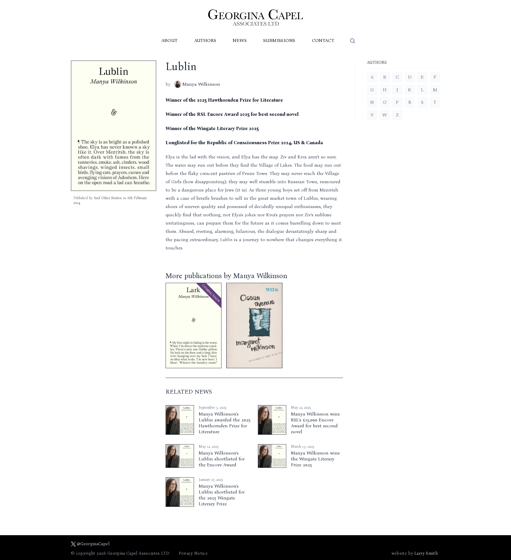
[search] (352, 40)
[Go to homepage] (255, 17)
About (169, 40)
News (240, 40)
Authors (205, 40)
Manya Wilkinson (201, 84)
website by (415, 553)
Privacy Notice (193, 553)
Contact (323, 40)
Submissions (279, 40)
